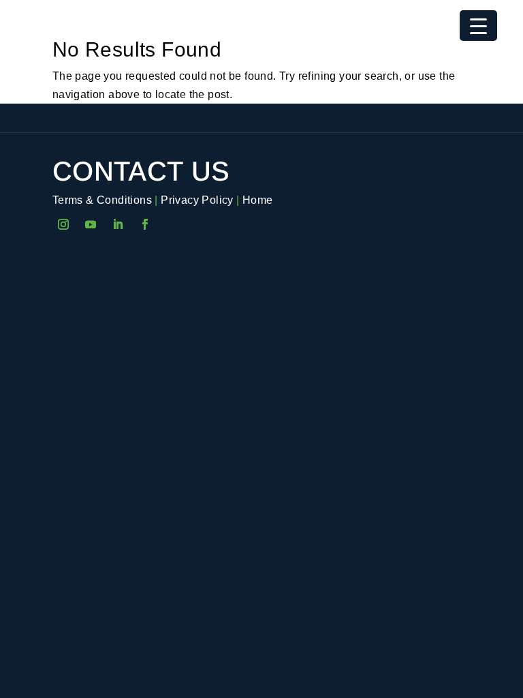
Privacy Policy (197, 200)
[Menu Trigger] (478, 25)
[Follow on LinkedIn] (118, 224)
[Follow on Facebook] (145, 224)
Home (257, 200)
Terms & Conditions (102, 200)
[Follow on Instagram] (63, 224)
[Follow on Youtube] (90, 224)
